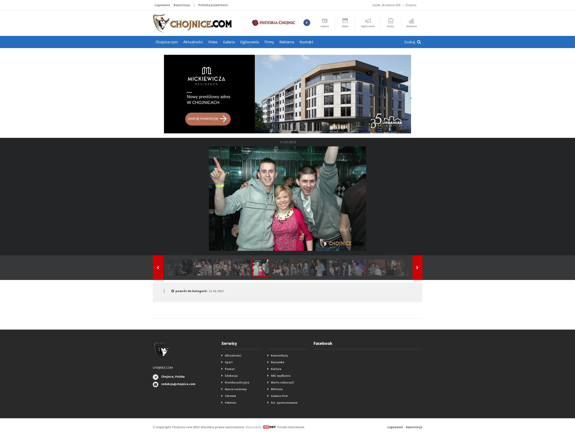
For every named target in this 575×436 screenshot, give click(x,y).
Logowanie (162, 5)
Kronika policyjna (237, 382)
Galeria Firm (279, 396)
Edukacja (231, 376)
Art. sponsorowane (284, 403)
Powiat (230, 369)
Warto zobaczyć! (282, 382)
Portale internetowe (290, 427)
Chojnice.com (166, 41)
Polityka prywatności (213, 5)
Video (213, 41)
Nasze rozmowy (236, 389)
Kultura (276, 369)
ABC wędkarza (280, 376)
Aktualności (233, 355)
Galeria (229, 41)
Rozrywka (277, 362)
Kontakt (306, 41)
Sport (229, 362)
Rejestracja (182, 5)
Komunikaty (279, 355)
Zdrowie (230, 396)
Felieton (230, 403)
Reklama (286, 41)
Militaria (277, 389)
